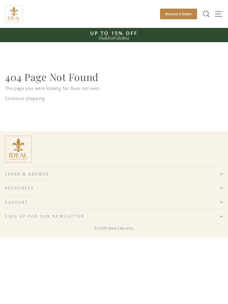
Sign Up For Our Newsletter (45, 216)
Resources (19, 188)
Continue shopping (25, 98)
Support (16, 202)
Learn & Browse (27, 174)
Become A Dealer (178, 14)
